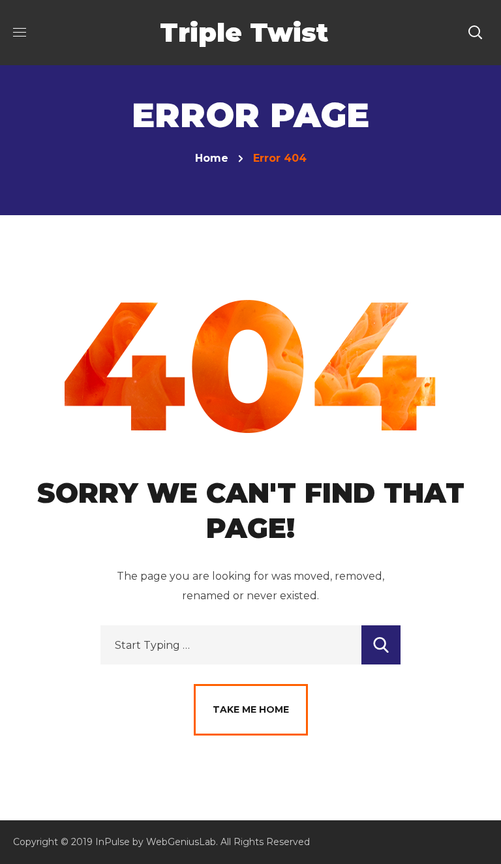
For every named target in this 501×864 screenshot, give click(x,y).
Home (211, 158)
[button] (475, 33)
